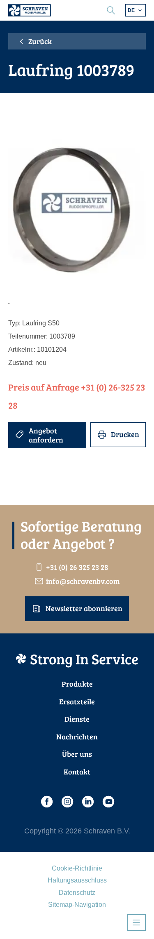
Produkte (77, 684)
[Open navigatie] (136, 922)
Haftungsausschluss (77, 880)
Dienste (77, 719)
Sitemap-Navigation (77, 904)
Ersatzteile (77, 701)
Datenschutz (77, 892)
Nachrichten (77, 736)
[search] (111, 10)
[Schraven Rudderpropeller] (29, 10)
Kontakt (77, 772)
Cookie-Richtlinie (77, 868)
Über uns (77, 754)
